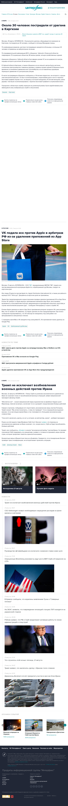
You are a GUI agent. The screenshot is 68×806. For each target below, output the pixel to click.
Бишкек (4, 92)
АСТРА (4, 784)
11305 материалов (8, 737)
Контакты (5, 748)
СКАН (31, 778)
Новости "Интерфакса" (36, 776)
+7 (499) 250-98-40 (50, 764)
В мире (15, 14)
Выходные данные (29, 797)
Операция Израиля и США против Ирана (32, 734)
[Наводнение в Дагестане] (55, 730)
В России (10, 14)
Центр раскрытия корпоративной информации (38, 782)
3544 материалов (30, 737)
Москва (38, 14)
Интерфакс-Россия (39, 2)
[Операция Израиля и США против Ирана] (33, 731)
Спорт (27, 14)
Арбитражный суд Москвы (19, 326)
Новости (48, 14)
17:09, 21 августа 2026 (15, 114)
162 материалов (51, 735)
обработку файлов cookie (21, 762)
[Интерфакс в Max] (42, 786)
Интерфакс (34, 7)
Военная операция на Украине (11, 733)
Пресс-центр (27, 748)
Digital (43, 14)
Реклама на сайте (46, 748)
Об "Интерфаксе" (19, 2)
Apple (4, 326)
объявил (22, 430)
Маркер (4, 783)
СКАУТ (4, 781)
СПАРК (4, 778)
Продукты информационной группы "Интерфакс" (28, 770)
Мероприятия (58, 748)
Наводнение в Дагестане (55, 732)
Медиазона (5, 160)
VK (8, 326)
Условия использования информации (33, 795)
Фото (58, 14)
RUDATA (32, 779)
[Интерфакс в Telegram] (34, 786)
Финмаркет (49, 2)
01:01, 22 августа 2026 (13, 380)
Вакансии (35, 748)
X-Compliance (5, 779)
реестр (62, 128)
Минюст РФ (14, 160)
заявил (44, 422)
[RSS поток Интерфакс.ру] (39, 786)
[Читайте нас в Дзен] (31, 786)
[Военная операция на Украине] (12, 730)
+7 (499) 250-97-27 (12, 766)
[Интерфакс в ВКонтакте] (36, 786)
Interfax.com (29, 2)
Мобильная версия (6, 2)
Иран (20, 445)
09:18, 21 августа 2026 (15, 228)
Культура (32, 14)
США (3, 445)
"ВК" (30, 285)
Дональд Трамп (12, 445)
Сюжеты (53, 14)
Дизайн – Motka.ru (51, 795)
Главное (4, 14)
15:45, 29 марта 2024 (13, 21)
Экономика (21, 14)
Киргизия (12, 92)
